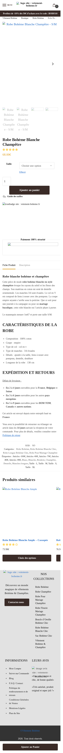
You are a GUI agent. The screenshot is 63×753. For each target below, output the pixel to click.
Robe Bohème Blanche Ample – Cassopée (25, 540)
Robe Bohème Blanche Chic (43, 449)
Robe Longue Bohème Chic (15, 452)
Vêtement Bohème (10, 18)
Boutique (24, 18)
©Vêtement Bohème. (30, 730)
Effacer (22, 172)
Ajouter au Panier (30, 747)
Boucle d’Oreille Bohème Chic (43, 621)
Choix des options (27, 558)
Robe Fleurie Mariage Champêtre (41, 611)
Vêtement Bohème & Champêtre (40, 644)
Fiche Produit (9, 265)
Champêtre (51, 460)
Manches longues (20, 463)
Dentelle (7, 463)
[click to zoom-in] (30, 64)
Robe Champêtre (43, 591)
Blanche (32, 460)
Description (24, 265)
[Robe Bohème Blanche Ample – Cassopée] (27, 511)
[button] (10, 149)
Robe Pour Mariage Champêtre (43, 452)
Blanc (24, 460)
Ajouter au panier (29, 190)
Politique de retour (11, 435)
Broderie (41, 460)
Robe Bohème (38, 18)
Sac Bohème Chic (43, 636)
